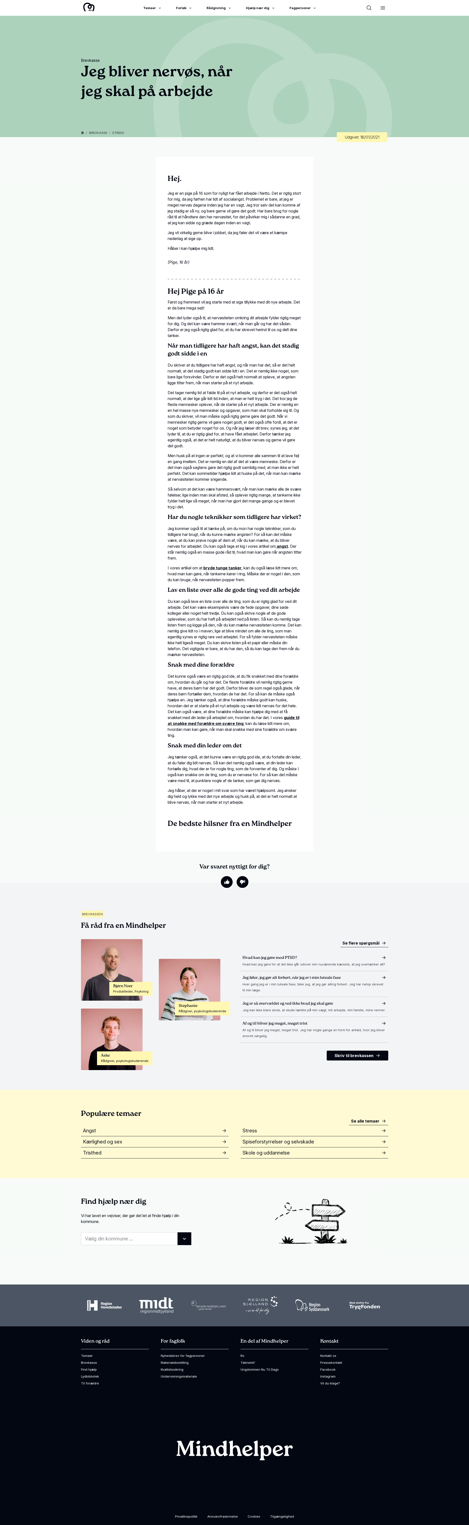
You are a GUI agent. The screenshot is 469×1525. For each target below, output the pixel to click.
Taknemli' (248, 1362)
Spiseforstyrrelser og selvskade (278, 1142)
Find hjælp (89, 1369)
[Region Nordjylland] (208, 1305)
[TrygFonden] (364, 1305)
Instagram (328, 1376)
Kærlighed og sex (102, 1142)
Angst (89, 1131)
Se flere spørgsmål (360, 943)
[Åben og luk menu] (382, 7)
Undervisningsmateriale (179, 1376)
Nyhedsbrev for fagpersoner (183, 1356)
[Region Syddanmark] (312, 1305)
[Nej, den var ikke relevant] (242, 882)
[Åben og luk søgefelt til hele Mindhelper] (369, 7)
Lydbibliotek (90, 1376)
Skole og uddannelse (266, 1153)
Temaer (87, 1356)
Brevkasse (98, 133)
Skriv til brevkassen (354, 1055)
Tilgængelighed (282, 1516)
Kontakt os (328, 1356)
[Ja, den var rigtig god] (226, 882)
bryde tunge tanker (222, 567)
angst (282, 546)
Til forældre (90, 1383)
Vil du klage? (330, 1383)
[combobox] (136, 1238)
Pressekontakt (331, 1362)
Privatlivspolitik (186, 1516)
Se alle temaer (365, 1121)
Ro (242, 1356)
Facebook (328, 1369)
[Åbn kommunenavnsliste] (184, 1238)
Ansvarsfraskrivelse (222, 1516)
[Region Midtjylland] (156, 1305)
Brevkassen (92, 914)
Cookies (254, 1516)
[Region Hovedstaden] (104, 1305)
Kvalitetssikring (172, 1369)
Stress (118, 133)
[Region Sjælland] (260, 1305)
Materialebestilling (175, 1362)
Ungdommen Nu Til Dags (260, 1369)
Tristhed (92, 1153)
